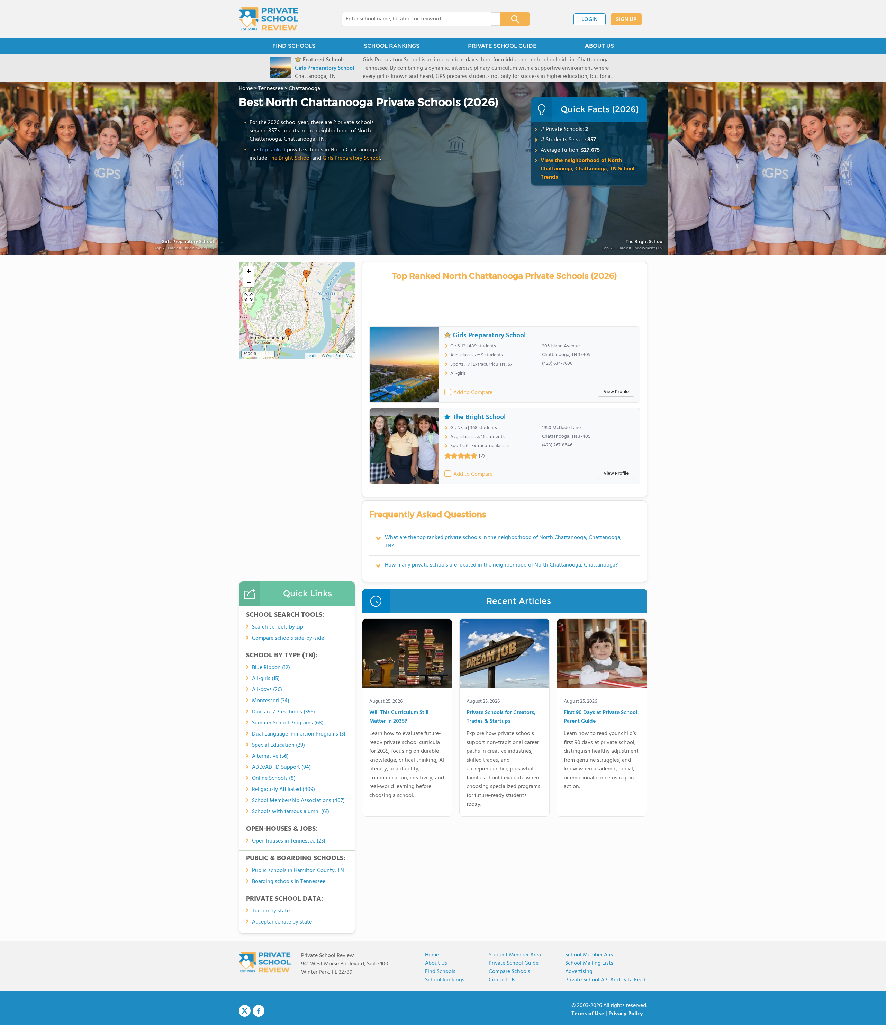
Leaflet (313, 356)
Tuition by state (271, 911)
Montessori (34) (270, 700)
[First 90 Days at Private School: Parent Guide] (602, 655)
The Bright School (645, 242)
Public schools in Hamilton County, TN (298, 870)
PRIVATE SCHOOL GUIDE (502, 46)
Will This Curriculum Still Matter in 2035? (398, 717)
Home (432, 955)
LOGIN (589, 19)
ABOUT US (599, 46)
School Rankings (444, 980)
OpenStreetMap (340, 356)
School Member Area (590, 955)
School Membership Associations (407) (298, 800)
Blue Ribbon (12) (271, 667)
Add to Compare (472, 392)
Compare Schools (509, 972)
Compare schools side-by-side (288, 638)
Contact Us (502, 980)
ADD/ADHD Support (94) (281, 767)
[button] (306, 276)
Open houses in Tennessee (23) (288, 841)
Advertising (579, 972)
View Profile (616, 392)
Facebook (258, 1010)
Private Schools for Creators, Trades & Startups (501, 717)
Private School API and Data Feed (605, 980)
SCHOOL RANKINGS (391, 46)
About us (436, 963)
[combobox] (416, 19)
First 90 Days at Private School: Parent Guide (601, 717)
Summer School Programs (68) (288, 723)
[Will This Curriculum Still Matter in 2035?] (407, 655)
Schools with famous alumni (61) (290, 811)
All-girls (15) (266, 678)
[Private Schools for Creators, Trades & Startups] (504, 655)
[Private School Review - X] (245, 1011)
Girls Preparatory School (351, 158)
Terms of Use (587, 1013)
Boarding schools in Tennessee (288, 881)
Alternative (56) (270, 756)
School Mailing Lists (589, 963)
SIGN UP (626, 19)
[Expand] (248, 297)
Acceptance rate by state (282, 922)
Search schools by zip (277, 627)
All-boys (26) (267, 689)
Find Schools (440, 972)
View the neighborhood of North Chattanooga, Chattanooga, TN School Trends (587, 169)
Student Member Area (515, 955)
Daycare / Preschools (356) (283, 711)
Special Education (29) (278, 745)
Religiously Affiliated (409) (283, 789)
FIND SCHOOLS (293, 46)
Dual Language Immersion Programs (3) (298, 734)
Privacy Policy (625, 1013)
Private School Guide (514, 963)
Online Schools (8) (274, 778)
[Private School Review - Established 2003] (268, 19)
